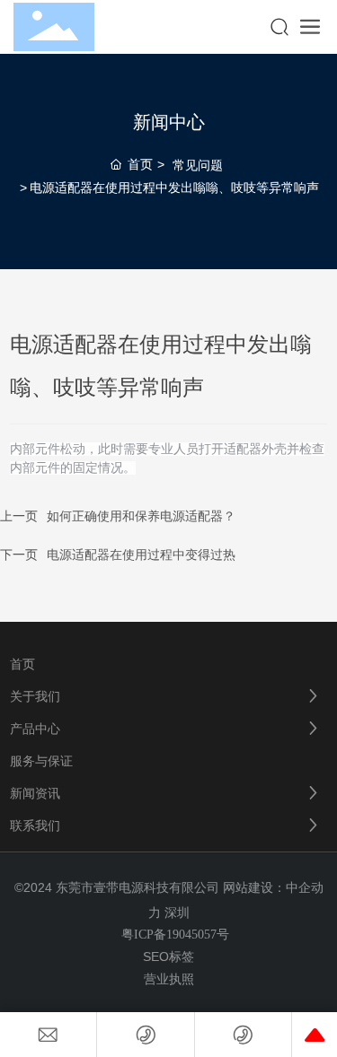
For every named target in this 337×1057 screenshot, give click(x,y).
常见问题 (198, 165)
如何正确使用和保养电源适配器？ (141, 516)
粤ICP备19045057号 (175, 934)
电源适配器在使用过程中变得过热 (141, 555)
